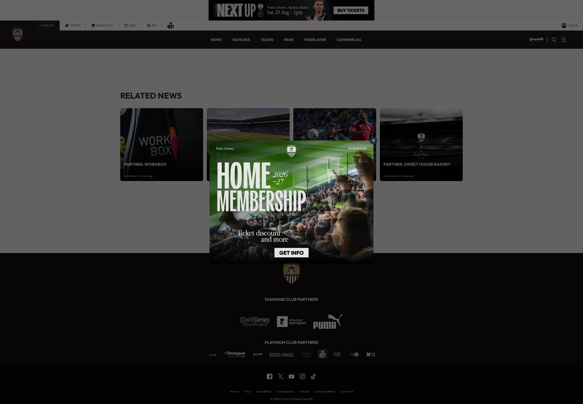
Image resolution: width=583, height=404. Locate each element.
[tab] (373, 140)
